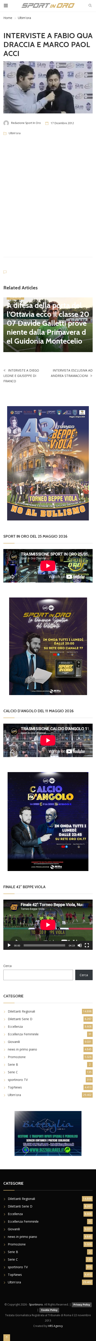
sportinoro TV (18, 1080)
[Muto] (79, 945)
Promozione (17, 1057)
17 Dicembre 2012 (62, 123)
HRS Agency (55, 1326)
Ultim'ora (24, 18)
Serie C (13, 1072)
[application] (48, 925)
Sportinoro (36, 1304)
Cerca (7, 966)
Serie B (13, 1064)
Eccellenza (15, 297)
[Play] (9, 945)
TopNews (15, 1087)
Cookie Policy (49, 1310)
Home (7, 18)
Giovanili (14, 1042)
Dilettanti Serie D (20, 1019)
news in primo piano (22, 1049)
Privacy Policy (81, 1304)
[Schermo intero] (87, 945)
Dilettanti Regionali (21, 1011)
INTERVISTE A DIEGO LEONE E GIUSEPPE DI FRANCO (21, 375)
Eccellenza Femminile (23, 1034)
